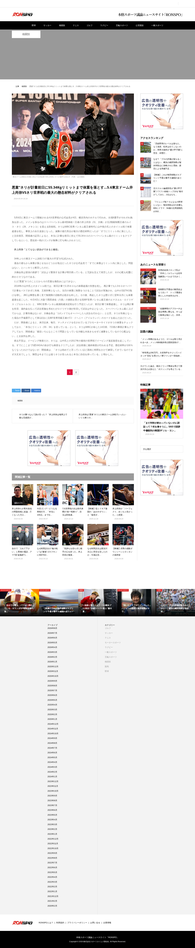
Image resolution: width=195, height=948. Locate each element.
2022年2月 (52, 886)
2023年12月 (53, 781)
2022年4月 (52, 877)
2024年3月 (52, 767)
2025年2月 (52, 714)
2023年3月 (52, 824)
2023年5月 (52, 815)
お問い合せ (95, 922)
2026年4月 (52, 647)
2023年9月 (52, 795)
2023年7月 (52, 805)
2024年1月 (52, 776)
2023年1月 (52, 834)
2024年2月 (52, 772)
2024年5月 (52, 757)
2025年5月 (52, 700)
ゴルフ (90, 25)
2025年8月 (52, 685)
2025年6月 (52, 695)
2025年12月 (53, 666)
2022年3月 (52, 882)
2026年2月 (52, 657)
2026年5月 (52, 642)
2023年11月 (53, 786)
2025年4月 (52, 705)
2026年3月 (52, 652)
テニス (76, 25)
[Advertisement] (97, 59)
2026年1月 (52, 662)
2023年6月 (52, 810)
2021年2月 (52, 901)
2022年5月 (52, 872)
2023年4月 (52, 819)
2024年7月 (52, 748)
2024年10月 (53, 733)
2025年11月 (53, 671)
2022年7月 (52, 862)
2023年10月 (53, 791)
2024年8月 (52, 743)
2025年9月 (52, 681)
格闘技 (62, 25)
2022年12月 (53, 839)
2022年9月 (52, 853)
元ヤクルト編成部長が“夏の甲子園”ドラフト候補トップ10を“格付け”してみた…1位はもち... (168, 191)
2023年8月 (52, 800)
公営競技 (140, 25)
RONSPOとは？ (46, 922)
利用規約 (60, 922)
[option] (19, 602)
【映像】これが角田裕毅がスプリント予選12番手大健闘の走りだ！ (167, 178)
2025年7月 (52, 690)
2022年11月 (53, 843)
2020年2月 (52, 906)
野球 (34, 25)
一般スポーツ (157, 25)
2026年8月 (52, 628)
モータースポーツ (113, 642)
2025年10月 (53, 676)
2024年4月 (52, 762)
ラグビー (104, 25)
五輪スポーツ (122, 25)
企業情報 (107, 922)
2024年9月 (52, 738)
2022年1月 (52, 891)
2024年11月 (53, 728)
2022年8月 (52, 858)
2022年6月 (52, 867)
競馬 (107, 666)
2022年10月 (53, 848)
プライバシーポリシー (77, 922)
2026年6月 (52, 638)
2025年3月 (52, 709)
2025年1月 (52, 719)
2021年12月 (53, 896)
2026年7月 (52, 633)
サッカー (47, 25)
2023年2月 (52, 829)
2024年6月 (52, 752)
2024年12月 (53, 724)
